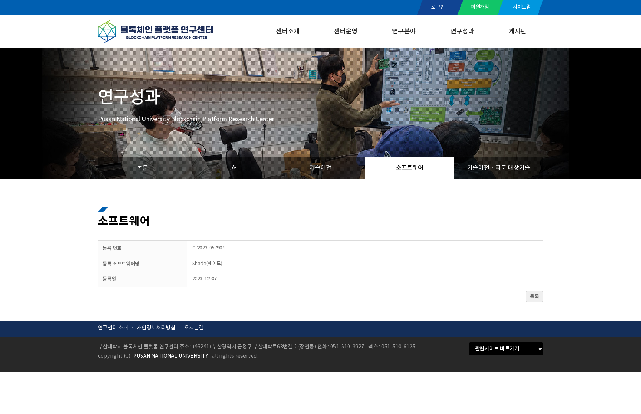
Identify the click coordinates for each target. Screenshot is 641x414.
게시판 (517, 31)
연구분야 (404, 31)
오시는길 (194, 328)
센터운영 (346, 31)
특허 (231, 168)
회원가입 (480, 7)
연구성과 (462, 31)
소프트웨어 (410, 168)
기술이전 (320, 168)
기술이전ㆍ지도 (498, 168)
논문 (142, 168)
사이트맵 (522, 7)
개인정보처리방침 (156, 328)
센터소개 (288, 31)
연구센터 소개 (113, 328)
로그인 (438, 7)
